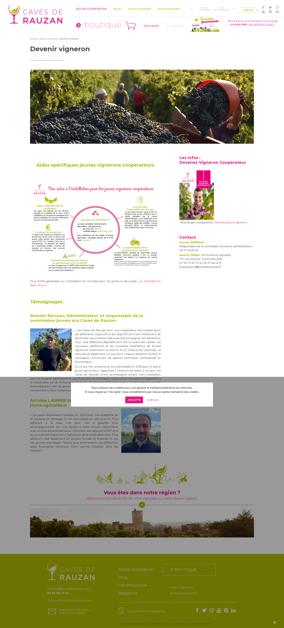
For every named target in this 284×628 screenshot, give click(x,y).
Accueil (34, 39)
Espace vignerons (48, 39)
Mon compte (178, 25)
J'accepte (134, 399)
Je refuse (152, 400)
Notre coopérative (91, 9)
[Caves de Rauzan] (35, 12)
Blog (117, 9)
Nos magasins (169, 9)
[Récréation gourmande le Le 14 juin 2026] (205, 24)
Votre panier (151, 25)
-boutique (99, 25)
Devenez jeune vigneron (230, 222)
